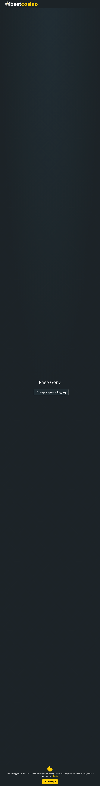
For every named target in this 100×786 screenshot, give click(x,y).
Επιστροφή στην (51, 392)
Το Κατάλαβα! (50, 781)
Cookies (55, 776)
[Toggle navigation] (91, 3)
